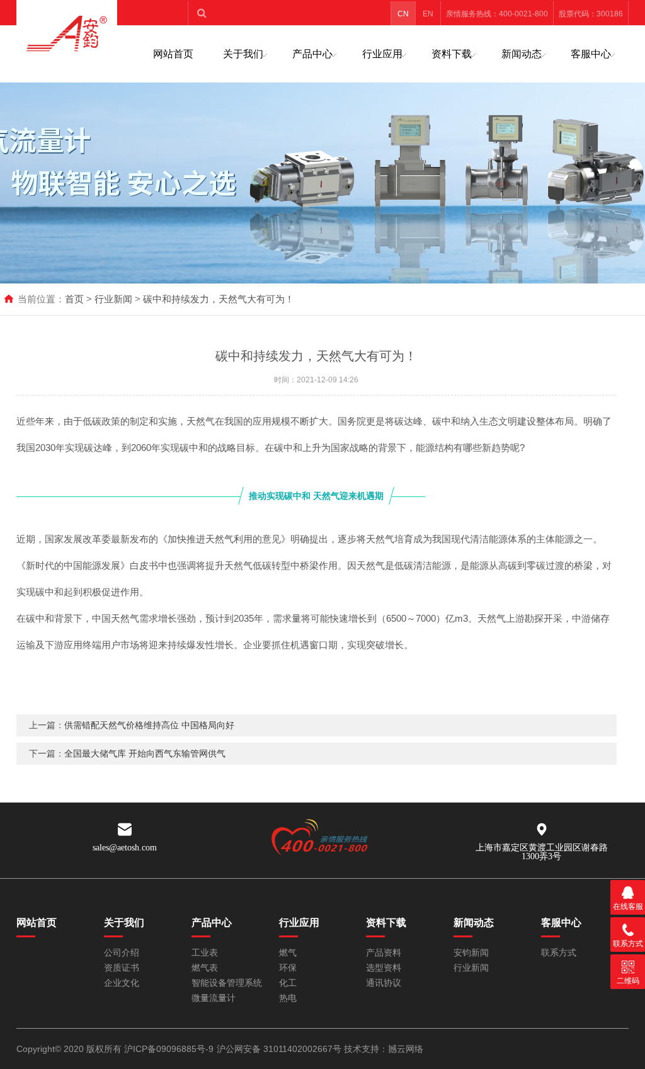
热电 (288, 998)
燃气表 (204, 968)
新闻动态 (521, 54)
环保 (288, 968)
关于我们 (243, 54)
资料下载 (451, 54)
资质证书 (121, 968)
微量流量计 (213, 998)
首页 (74, 299)
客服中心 (591, 54)
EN (428, 13)
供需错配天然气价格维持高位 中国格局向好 (149, 725)
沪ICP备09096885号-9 (169, 1049)
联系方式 (558, 953)
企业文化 (121, 983)
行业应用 (382, 54)
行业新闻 (113, 299)
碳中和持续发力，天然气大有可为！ (218, 299)
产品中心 (312, 54)
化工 (288, 983)
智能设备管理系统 (226, 983)
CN (403, 13)
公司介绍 (121, 953)
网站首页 (173, 54)
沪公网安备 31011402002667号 (279, 1049)
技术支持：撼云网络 (383, 1049)
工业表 (204, 953)
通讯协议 (383, 983)
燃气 (288, 953)
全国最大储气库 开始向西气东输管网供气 (144, 753)
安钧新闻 (471, 953)
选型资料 (383, 968)
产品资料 (383, 953)
